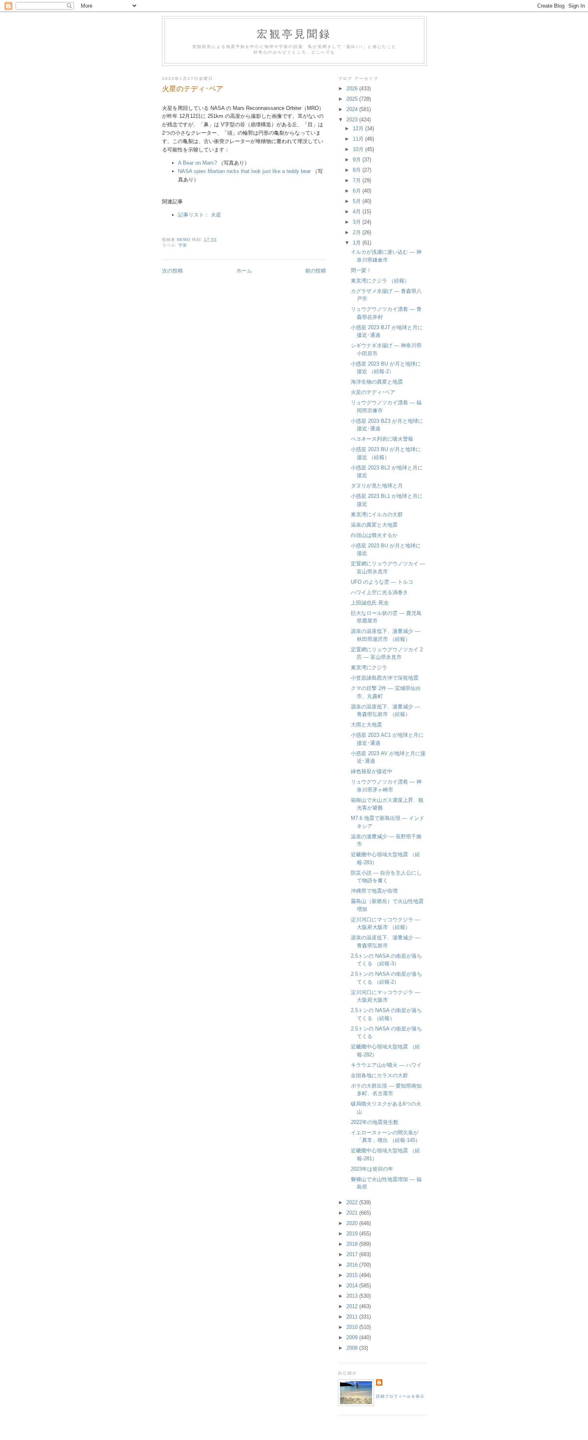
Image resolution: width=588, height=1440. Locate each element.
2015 (352, 1275)
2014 (352, 1286)
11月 (359, 139)
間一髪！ (361, 270)
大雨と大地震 (366, 725)
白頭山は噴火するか (374, 535)
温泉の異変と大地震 (374, 525)
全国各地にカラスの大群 (379, 1075)
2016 (352, 1265)
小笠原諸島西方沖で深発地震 (384, 678)
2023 (352, 120)
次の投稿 (172, 271)
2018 (352, 1244)
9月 (357, 160)
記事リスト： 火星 (199, 215)
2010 (352, 1327)
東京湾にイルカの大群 (377, 514)
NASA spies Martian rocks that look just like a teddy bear (244, 171)
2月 (357, 232)
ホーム (244, 271)
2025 (352, 99)
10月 (359, 149)
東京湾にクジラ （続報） (380, 281)
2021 (352, 1213)
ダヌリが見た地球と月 (377, 486)
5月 (357, 201)
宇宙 (182, 245)
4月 (357, 212)
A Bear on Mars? (197, 163)
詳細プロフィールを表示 (400, 1396)
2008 (352, 1348)
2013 (352, 1296)
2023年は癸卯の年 (372, 1169)
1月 (357, 243)
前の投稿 (315, 271)
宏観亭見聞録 (294, 33)
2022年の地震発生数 (374, 1122)
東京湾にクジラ (369, 667)
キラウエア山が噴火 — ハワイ (386, 1065)
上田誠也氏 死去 (370, 603)
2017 (352, 1254)
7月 (357, 180)
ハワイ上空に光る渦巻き (379, 592)
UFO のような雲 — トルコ (382, 582)
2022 (352, 1202)
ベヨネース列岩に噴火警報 (382, 439)
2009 (352, 1338)
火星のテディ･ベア (373, 392)
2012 (352, 1306)
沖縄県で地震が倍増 (374, 891)
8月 (357, 170)
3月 (357, 222)
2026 (352, 88)
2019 (352, 1234)
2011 (352, 1317)
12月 (359, 128)
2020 (352, 1223)
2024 (352, 109)
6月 (357, 191)
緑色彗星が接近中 (371, 771)
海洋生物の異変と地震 (377, 382)
